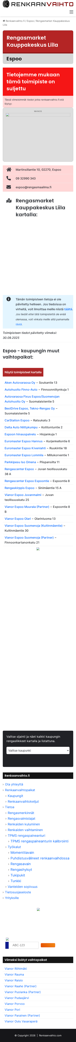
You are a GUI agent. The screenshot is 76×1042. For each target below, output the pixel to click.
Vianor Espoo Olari (18, 518)
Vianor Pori (12, 1009)
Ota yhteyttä (14, 784)
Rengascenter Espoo (19, 469)
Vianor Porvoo (15, 1004)
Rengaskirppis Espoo (19, 488)
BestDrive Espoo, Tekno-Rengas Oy (30, 408)
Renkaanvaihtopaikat (20, 790)
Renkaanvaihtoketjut (23, 801)
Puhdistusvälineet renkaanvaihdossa (40, 858)
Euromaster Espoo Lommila (24, 455)
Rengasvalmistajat (21, 818)
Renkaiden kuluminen (24, 824)
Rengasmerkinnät (21, 813)
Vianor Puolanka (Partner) (23, 992)
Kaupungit (15, 796)
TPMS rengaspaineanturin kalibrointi (40, 841)
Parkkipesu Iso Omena (20, 462)
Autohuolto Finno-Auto (21, 389)
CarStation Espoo (17, 420)
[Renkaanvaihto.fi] (38, 4)
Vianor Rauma (14, 974)
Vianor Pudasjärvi (17, 998)
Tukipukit (18, 875)
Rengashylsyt (21, 869)
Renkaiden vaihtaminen (25, 830)
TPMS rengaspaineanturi (26, 835)
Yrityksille (12, 898)
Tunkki (16, 881)
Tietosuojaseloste (18, 892)
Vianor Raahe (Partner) (21, 986)
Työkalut (14, 847)
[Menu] (71, 11)
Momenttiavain (22, 852)
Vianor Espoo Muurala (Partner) (27, 507)
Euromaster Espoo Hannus (24, 441)
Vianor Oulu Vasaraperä (21, 1021)
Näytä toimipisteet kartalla (23, 372)
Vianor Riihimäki (16, 968)
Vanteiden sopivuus (22, 887)
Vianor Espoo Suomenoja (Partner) (29, 537)
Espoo (30, 20)
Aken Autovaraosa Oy (20, 382)
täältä (68, 309)
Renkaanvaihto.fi (15, 20)
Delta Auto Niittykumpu (21, 427)
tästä (19, 324)
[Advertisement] (38, 603)
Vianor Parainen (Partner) (22, 1015)
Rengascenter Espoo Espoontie (27, 481)
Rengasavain (21, 864)
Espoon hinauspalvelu (20, 434)
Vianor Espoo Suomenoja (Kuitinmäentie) (34, 525)
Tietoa (9, 807)
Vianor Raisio (14, 980)
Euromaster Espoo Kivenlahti (25, 448)
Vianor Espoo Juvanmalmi (23, 495)
